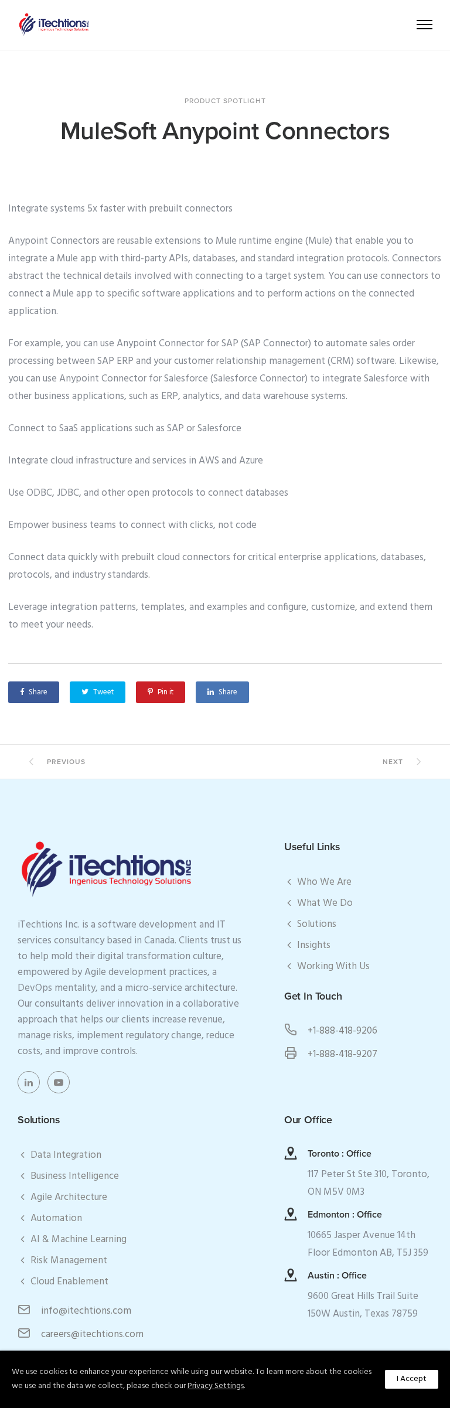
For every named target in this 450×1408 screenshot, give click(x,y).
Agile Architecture (68, 1197)
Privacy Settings (216, 1386)
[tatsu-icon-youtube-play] (58, 1082)
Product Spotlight (225, 100)
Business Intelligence (74, 1176)
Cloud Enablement (69, 1282)
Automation (56, 1218)
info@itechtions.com (86, 1311)
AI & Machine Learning (78, 1239)
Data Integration (65, 1155)
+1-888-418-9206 (342, 1031)
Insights (313, 945)
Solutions (316, 924)
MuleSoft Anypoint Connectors (225, 131)
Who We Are (324, 882)
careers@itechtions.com (92, 1334)
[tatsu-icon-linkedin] (32, 1082)
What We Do (325, 903)
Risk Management (68, 1261)
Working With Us (333, 966)
